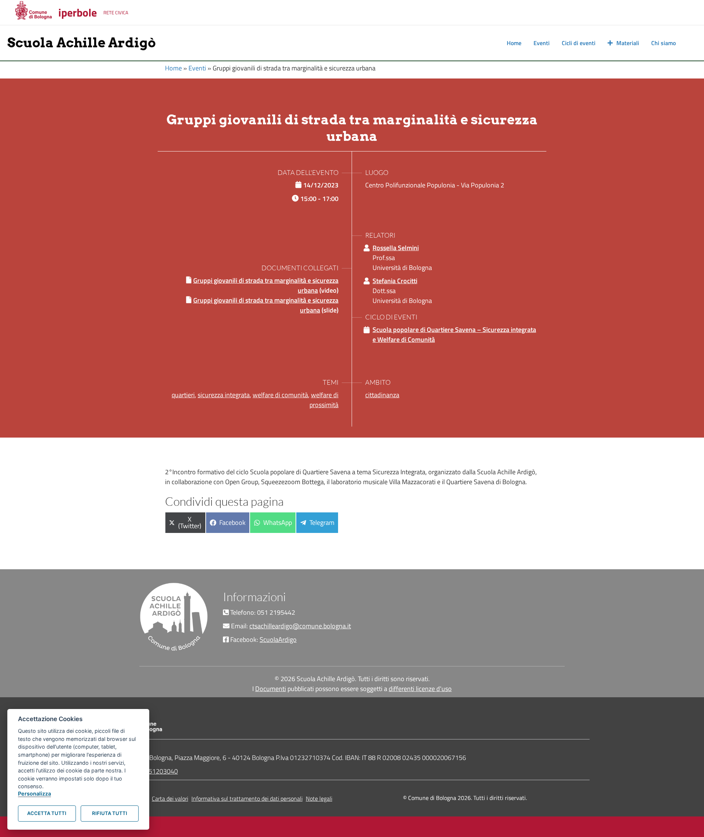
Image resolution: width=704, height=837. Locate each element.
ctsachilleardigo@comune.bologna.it (300, 626)
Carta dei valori (170, 798)
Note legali (319, 798)
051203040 (161, 771)
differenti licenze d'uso (420, 689)
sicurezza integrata (224, 395)
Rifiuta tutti (109, 813)
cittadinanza (382, 395)
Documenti (270, 689)
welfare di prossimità (323, 400)
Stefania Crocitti (395, 281)
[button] (689, 43)
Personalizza (34, 793)
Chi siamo (663, 43)
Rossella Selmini (396, 248)
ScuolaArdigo (278, 639)
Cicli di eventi (578, 43)
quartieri (183, 395)
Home (514, 43)
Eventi (542, 43)
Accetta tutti (46, 813)
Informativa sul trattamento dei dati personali (246, 798)
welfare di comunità (280, 395)
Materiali (627, 43)
